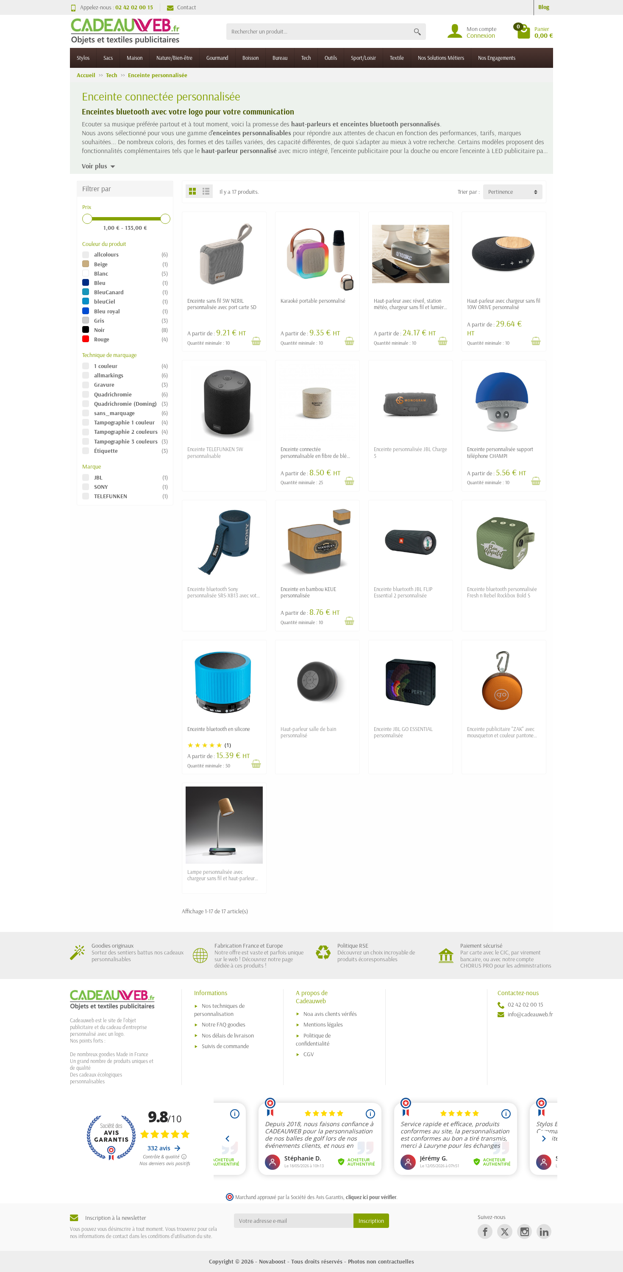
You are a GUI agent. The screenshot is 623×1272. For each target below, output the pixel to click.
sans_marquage (114, 413)
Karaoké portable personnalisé (313, 300)
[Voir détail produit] (256, 341)
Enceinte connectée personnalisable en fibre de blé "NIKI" (314, 455)
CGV (308, 1054)
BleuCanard (109, 292)
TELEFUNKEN (110, 496)
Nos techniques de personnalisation (219, 1010)
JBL (98, 477)
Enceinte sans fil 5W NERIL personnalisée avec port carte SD (221, 303)
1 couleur (105, 366)
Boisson (250, 57)
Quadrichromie (113, 394)
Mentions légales (323, 1024)
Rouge (101, 339)
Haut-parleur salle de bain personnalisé (308, 732)
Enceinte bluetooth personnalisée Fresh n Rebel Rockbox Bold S (502, 592)
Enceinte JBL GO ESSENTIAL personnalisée (403, 732)
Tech (306, 57)
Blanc (101, 273)
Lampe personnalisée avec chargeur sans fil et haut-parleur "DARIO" (221, 878)
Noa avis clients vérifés (330, 1014)
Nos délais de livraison (228, 1035)
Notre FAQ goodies (223, 1024)
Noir (99, 330)
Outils (331, 57)
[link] (485, 1231)
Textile (397, 57)
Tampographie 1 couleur (124, 422)
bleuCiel (104, 301)
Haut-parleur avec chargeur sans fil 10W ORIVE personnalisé (503, 303)
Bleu (100, 283)
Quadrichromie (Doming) (125, 403)
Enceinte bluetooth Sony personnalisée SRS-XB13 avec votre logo (224, 595)
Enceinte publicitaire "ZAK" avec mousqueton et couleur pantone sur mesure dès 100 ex (500, 735)
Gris (99, 320)
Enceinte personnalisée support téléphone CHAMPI (500, 452)
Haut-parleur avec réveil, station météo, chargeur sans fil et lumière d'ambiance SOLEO (410, 307)
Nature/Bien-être (174, 57)
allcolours (106, 254)
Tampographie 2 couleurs (126, 431)
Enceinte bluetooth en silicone (218, 728)
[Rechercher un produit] (417, 31)
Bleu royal (107, 311)
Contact (186, 7)
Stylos (83, 57)
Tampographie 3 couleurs (126, 441)
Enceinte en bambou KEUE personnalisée (308, 592)
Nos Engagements (496, 57)
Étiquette (106, 451)
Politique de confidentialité (313, 1039)
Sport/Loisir (363, 57)
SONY (101, 487)
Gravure (104, 384)
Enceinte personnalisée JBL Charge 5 (410, 452)
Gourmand (217, 57)
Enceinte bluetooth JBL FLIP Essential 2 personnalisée (403, 592)
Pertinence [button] (500, 191)
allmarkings (108, 375)
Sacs (108, 57)
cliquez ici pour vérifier (371, 1197)
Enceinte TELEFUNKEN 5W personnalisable (215, 452)
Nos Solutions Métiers (441, 57)
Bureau (280, 57)
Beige (101, 264)
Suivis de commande (225, 1046)
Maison (134, 57)
